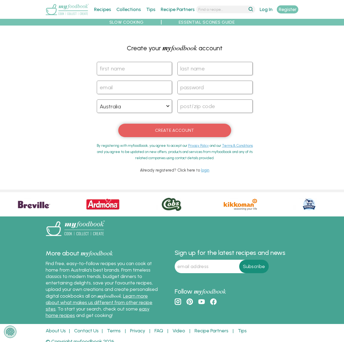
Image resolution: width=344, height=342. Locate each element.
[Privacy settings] (10, 332)
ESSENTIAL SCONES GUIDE (207, 22)
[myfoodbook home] (67, 15)
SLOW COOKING (126, 22)
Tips (150, 9)
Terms (114, 331)
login (205, 170)
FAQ (159, 331)
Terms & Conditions (237, 146)
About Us (56, 331)
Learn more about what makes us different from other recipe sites (99, 302)
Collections (128, 9)
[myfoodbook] (75, 237)
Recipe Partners (178, 9)
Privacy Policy (198, 146)
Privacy (137, 331)
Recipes (102, 9)
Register (287, 9)
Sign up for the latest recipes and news (230, 252)
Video (179, 331)
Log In (266, 9)
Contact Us (86, 331)
